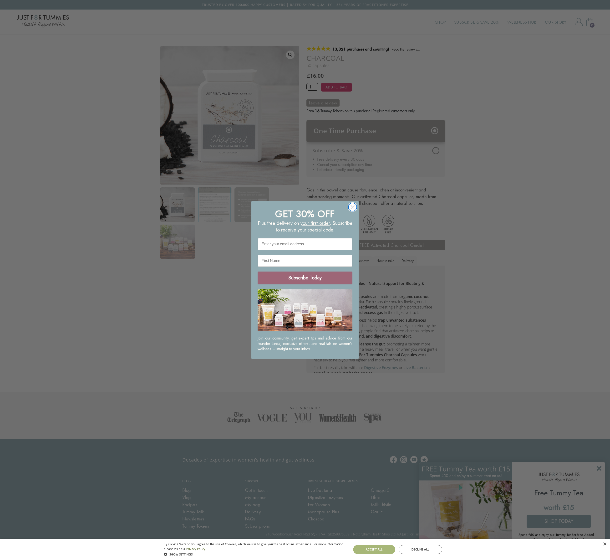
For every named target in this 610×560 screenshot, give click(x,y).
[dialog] (305, 549)
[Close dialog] (352, 207)
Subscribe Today (305, 277)
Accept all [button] (374, 549)
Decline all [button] (420, 549)
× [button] (604, 544)
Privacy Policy (195, 549)
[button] (255, 553)
